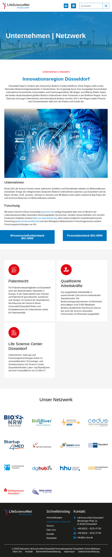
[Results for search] (91, 10)
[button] (66, 6)
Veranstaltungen (54, 517)
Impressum (69, 551)
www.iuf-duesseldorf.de (27, 221)
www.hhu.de (47, 212)
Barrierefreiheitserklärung (48, 551)
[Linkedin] (73, 5)
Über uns (17, 551)
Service (50, 526)
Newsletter (51, 538)
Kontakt (50, 534)
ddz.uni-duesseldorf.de (45, 218)
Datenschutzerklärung (88, 551)
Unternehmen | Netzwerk (58, 522)
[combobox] (91, 6)
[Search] (106, 6)
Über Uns (51, 530)
